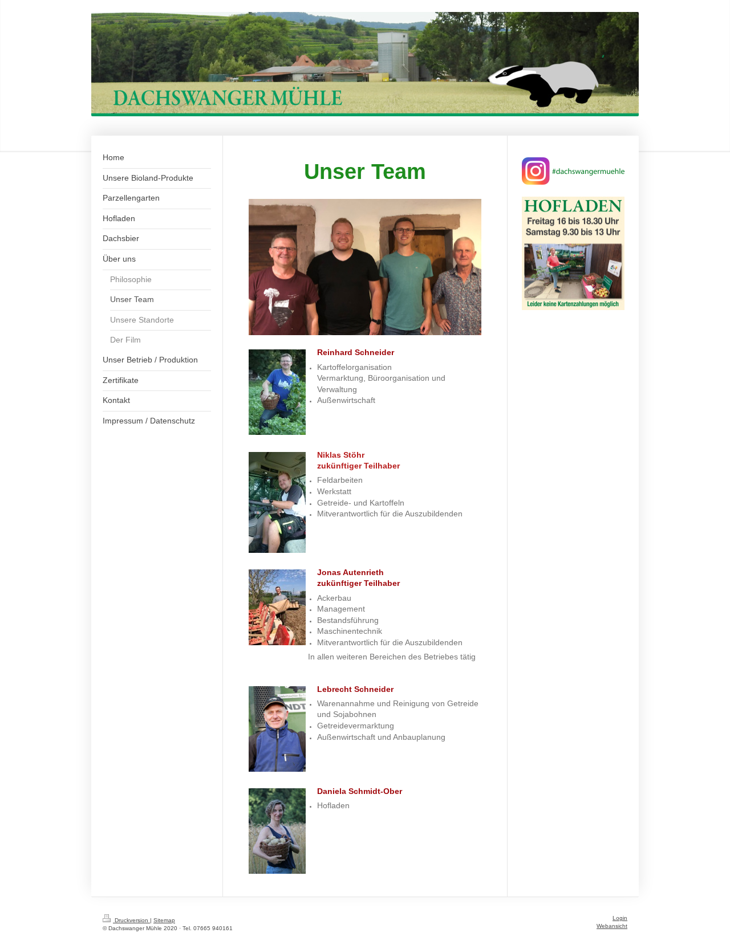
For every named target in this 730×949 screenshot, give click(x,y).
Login (620, 918)
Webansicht (612, 926)
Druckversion (131, 920)
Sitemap (164, 920)
